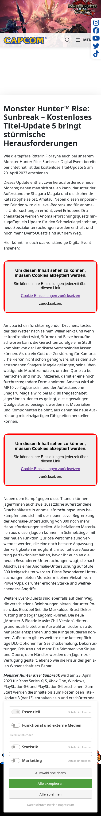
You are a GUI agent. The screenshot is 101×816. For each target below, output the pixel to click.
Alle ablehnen (50, 794)
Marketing (32, 760)
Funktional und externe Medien (52, 725)
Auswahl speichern (50, 772)
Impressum (66, 805)
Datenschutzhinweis (41, 805)
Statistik (30, 747)
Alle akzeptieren (50, 783)
